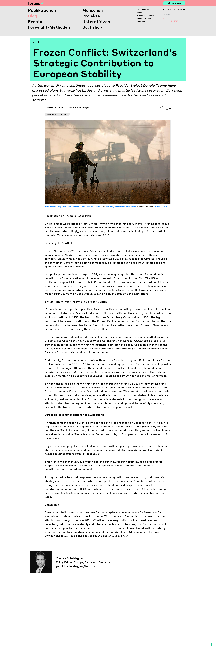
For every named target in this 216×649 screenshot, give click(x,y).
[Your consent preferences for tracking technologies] (211, 644)
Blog (32, 15)
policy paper (58, 274)
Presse (140, 12)
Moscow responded (69, 258)
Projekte (91, 15)
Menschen (92, 10)
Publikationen (42, 10)
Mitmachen (174, 3)
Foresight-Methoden (49, 27)
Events (35, 21)
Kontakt (140, 21)
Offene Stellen (143, 18)
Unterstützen (96, 21)
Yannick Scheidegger (78, 107)
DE (174, 9)
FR (169, 9)
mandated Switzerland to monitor (143, 321)
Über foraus (142, 9)
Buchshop (92, 27)
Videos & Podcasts (146, 15)
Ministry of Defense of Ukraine (121, 206)
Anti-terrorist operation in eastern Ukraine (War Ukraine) (73, 206)
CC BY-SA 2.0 (161, 206)
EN (164, 9)
